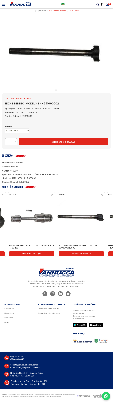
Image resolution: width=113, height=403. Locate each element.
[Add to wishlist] (2, 195)
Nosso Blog (9, 313)
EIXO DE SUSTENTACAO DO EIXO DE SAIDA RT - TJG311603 (31, 246)
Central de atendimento (49, 313)
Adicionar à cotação (31, 254)
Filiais (6, 322)
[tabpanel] (56, 50)
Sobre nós (9, 308)
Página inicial (40, 11)
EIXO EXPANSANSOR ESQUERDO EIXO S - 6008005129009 (78, 246)
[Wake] (99, 396)
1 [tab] (56, 90)
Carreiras (8, 317)
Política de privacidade (48, 308)
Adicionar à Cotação (63, 142)
